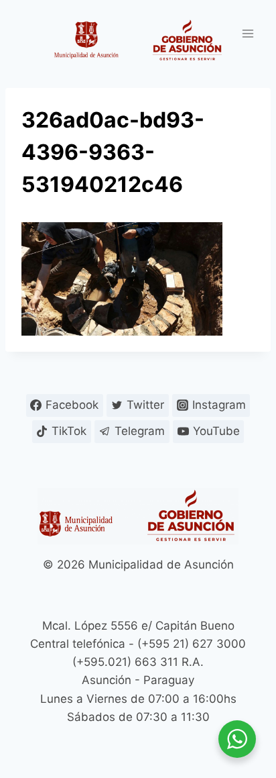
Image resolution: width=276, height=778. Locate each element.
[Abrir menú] (247, 33)
